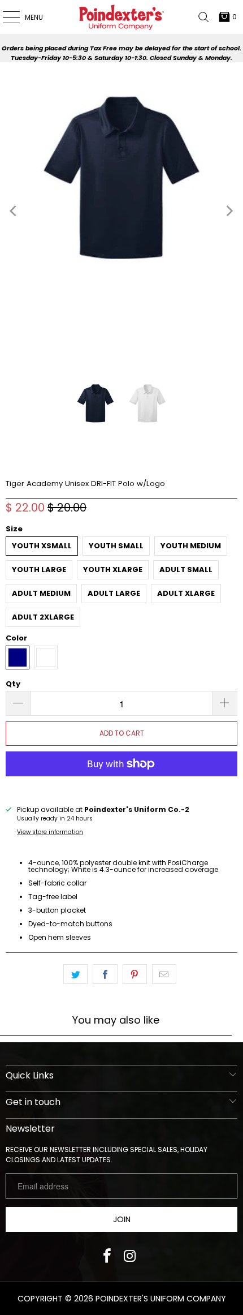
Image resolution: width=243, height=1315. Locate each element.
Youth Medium (190, 545)
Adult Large (114, 593)
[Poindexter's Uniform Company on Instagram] (130, 1257)
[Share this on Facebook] (105, 974)
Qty (13, 684)
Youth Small (116, 545)
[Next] (229, 210)
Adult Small (185, 569)
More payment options (121, 786)
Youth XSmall (42, 545)
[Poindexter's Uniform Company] (122, 17)
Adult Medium (41, 593)
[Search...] (203, 17)
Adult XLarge (186, 593)
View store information (50, 832)
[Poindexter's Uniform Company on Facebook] (107, 1257)
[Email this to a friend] (164, 974)
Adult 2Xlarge (43, 617)
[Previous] (14, 210)
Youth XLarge (112, 569)
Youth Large (39, 569)
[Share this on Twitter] (75, 974)
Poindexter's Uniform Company (161, 1298)
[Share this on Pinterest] (135, 974)
